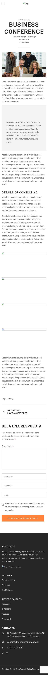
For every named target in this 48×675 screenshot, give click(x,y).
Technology (31, 37)
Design (23, 37)
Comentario (7, 446)
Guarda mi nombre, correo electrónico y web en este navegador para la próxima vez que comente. (24, 506)
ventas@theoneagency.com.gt (22, 642)
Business (17, 37)
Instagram (6, 609)
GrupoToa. (20, 669)
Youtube (5, 614)
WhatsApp (6, 619)
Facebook (6, 604)
